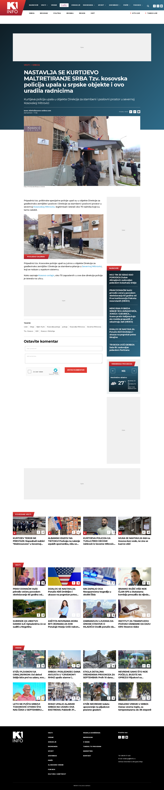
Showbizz (113, 5)
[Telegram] (138, 111)
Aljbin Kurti (40, 327)
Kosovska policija (53, 327)
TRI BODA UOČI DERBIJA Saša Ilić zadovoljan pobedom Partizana (122, 347)
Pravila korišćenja (91, 733)
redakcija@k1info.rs (129, 758)
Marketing (88, 751)
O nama (86, 742)
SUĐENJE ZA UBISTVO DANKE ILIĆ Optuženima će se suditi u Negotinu (29, 624)
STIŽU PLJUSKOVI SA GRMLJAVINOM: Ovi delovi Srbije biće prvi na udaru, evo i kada (29, 674)
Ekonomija (88, 5)
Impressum (88, 737)
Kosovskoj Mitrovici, (44, 207)
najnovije (33, 5)
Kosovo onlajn (46, 275)
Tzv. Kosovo (28, 331)
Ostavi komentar (75, 370)
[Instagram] (158, 6)
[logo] (29, 755)
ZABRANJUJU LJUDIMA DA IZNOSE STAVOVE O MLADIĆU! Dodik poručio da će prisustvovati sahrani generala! (98, 624)
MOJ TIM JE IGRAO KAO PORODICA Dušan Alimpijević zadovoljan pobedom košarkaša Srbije (123, 279)
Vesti (43, 5)
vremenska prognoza (121, 364)
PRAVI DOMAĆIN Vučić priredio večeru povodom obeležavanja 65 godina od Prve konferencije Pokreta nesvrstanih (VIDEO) (122, 295)
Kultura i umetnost (57, 774)
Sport (101, 5)
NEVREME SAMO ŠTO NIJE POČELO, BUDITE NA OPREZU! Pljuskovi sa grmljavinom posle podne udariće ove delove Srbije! (133, 674)
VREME (54, 5)
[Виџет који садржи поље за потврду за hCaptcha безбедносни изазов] (43, 371)
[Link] (134, 111)
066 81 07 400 (126, 755)
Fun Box (137, 5)
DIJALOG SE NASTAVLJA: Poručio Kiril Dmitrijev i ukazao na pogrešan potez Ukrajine (122, 333)
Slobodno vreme (55, 765)
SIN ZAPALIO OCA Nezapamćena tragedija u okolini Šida (97, 591)
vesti (26, 327)
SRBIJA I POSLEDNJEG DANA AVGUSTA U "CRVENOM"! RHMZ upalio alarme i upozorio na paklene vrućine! (64, 674)
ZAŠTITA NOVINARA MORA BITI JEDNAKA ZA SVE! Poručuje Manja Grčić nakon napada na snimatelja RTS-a (63, 624)
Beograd (44, 13)
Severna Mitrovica (94, 327)
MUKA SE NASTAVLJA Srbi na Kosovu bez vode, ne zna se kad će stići (134, 541)
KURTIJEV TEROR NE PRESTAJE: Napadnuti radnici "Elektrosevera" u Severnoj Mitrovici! (29, 541)
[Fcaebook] (130, 111)
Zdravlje (75, 5)
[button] (113, 371)
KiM (36, 331)
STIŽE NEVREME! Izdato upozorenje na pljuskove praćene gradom (96, 707)
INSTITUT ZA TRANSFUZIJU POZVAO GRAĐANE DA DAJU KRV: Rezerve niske (134, 624)
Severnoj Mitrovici (92, 266)
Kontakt (87, 756)
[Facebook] (154, 6)
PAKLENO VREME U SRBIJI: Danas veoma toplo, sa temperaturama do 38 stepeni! (134, 707)
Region (82, 13)
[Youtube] (161, 6)
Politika (57, 13)
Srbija (31, 13)
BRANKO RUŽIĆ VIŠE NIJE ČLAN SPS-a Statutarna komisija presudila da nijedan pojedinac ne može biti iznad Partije (134, 591)
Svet (93, 13)
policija (64, 327)
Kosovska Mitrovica (77, 327)
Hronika (70, 13)
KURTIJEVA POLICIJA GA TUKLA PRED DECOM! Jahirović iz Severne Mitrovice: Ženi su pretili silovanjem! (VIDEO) (99, 541)
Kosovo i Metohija (48, 331)
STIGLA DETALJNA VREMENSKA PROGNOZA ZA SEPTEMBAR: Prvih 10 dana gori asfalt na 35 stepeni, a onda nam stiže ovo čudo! (99, 674)
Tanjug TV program (92, 746)
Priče (125, 5)
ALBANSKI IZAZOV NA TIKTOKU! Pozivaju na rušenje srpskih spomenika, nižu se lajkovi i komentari (64, 541)
